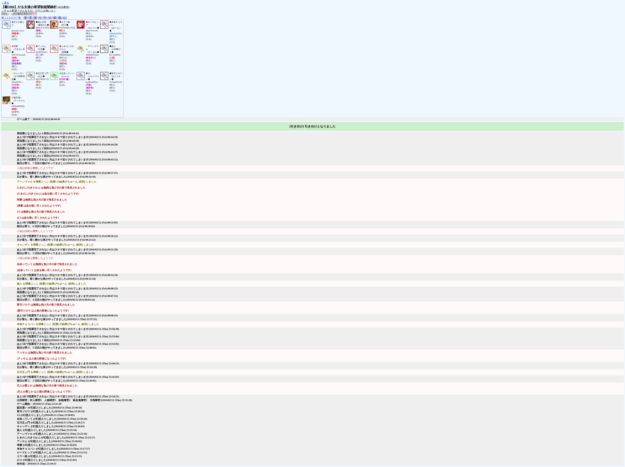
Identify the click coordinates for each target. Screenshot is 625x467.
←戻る (5, 2)
